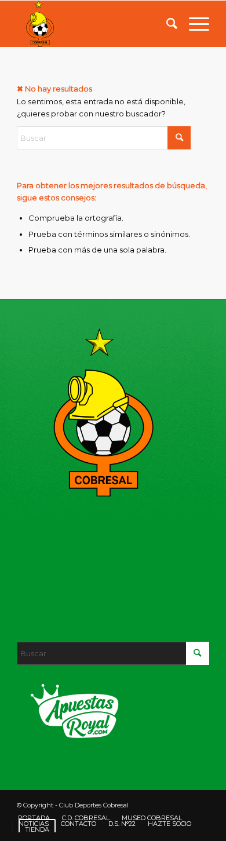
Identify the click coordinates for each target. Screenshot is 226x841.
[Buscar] (166, 24)
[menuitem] (166, 24)
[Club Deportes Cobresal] (93, 24)
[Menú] (193, 24)
